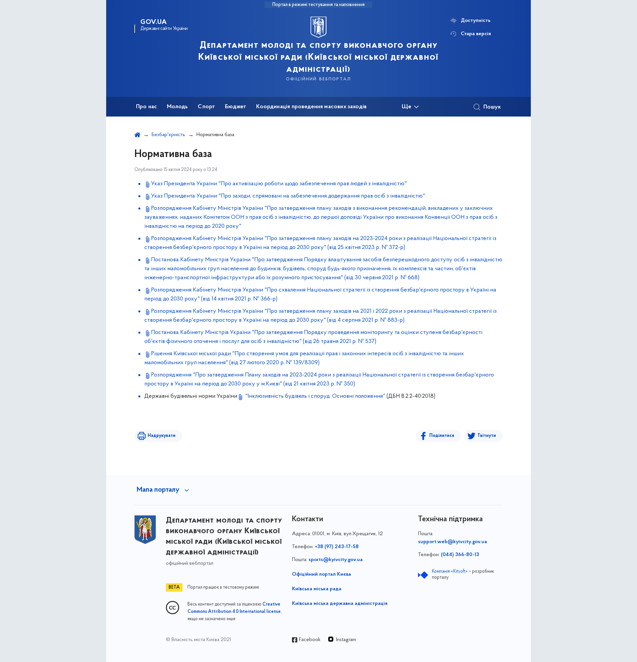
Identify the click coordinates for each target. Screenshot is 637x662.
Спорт (206, 107)
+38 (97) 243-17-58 (337, 546)
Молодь (177, 107)
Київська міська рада (316, 589)
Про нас (146, 107)
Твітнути (486, 435)
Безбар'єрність (168, 134)
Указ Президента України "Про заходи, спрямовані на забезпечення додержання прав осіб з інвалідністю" (288, 196)
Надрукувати (162, 435)
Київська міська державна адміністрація (340, 603)
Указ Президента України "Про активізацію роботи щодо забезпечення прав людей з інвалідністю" (279, 184)
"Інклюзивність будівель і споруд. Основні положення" (315, 396)
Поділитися (441, 435)
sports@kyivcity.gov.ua (336, 559)
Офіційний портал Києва (321, 574)
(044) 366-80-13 (460, 554)
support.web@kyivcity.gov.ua (452, 541)
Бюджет (235, 107)
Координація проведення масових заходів (311, 107)
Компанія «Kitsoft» (450, 571)
